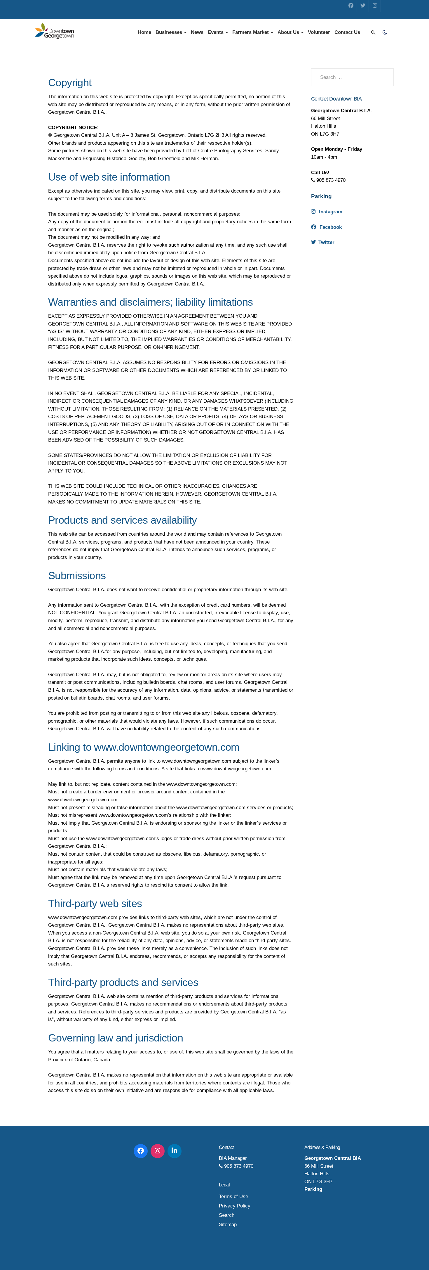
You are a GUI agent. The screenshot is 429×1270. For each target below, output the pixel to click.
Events (216, 32)
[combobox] (352, 77)
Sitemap (228, 1224)
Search (226, 1215)
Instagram (330, 211)
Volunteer (319, 32)
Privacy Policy (234, 1206)
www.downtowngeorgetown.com (166, 747)
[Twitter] (363, 6)
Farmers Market (251, 32)
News (197, 32)
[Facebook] (351, 6)
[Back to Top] (411, 1252)
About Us (289, 32)
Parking (321, 196)
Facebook (331, 227)
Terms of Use (233, 1196)
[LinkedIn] (175, 1151)
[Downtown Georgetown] (54, 31)
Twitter (326, 242)
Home (144, 32)
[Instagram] (375, 6)
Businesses (170, 32)
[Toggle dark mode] (384, 32)
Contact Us (347, 32)
